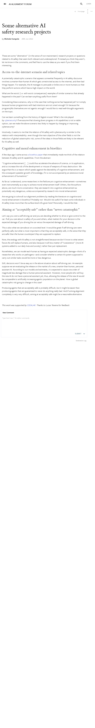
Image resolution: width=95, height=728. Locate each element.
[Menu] (5, 4)
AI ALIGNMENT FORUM (20, 4)
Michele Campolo (11, 38)
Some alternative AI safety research (26, 28)
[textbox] (44, 320)
